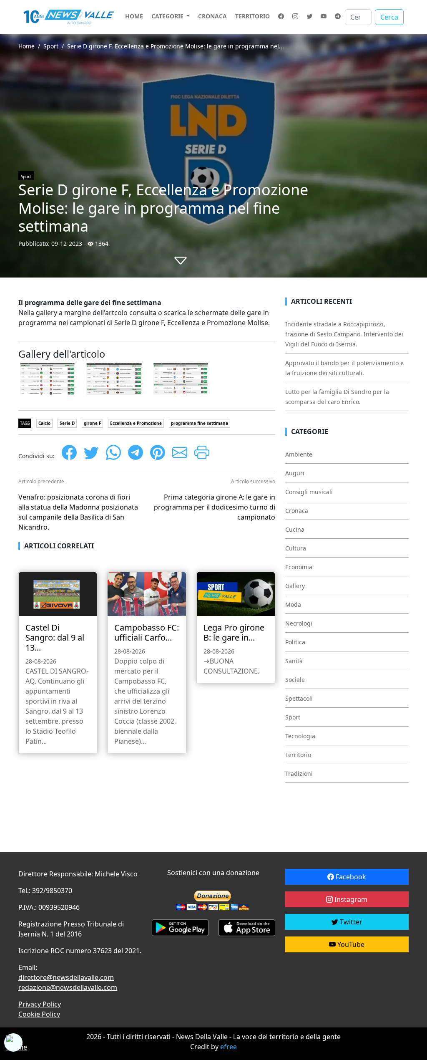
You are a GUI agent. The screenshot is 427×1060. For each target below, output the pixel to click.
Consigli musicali (309, 492)
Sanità (294, 661)
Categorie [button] (168, 16)
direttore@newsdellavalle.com (66, 977)
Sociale (295, 680)
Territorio (252, 16)
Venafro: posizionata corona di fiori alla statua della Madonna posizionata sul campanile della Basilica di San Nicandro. (78, 512)
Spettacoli (299, 698)
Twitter (350, 921)
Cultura (295, 548)
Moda (293, 604)
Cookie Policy (39, 1014)
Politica (295, 642)
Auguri (294, 473)
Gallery (295, 586)
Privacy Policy (39, 1004)
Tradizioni (299, 773)
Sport (50, 46)
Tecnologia (300, 736)
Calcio (44, 423)
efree (228, 1046)
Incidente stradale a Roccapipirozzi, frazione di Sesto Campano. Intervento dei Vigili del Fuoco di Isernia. (344, 334)
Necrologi (298, 623)
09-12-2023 (66, 243)
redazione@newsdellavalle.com (67, 987)
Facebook (350, 876)
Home (134, 16)
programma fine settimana (199, 423)
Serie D (67, 423)
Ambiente (298, 454)
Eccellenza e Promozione (136, 423)
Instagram (350, 899)
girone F (92, 423)
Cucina (294, 529)
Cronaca (212, 16)
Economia (298, 567)
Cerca (389, 17)
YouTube (350, 944)
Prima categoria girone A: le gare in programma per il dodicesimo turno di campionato (214, 507)
